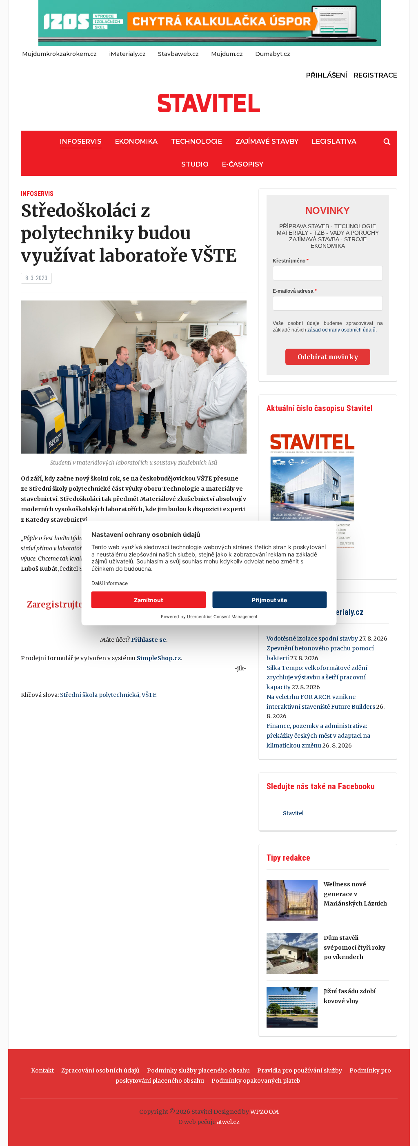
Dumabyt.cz (272, 54)
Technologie (196, 141)
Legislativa (334, 141)
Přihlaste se (148, 639)
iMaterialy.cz (127, 54)
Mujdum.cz (227, 54)
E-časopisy (242, 164)
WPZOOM (264, 1111)
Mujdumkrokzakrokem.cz (59, 54)
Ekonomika (136, 141)
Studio (195, 164)
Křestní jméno (289, 261)
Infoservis (81, 141)
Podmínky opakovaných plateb (255, 1080)
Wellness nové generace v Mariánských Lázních (355, 894)
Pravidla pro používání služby (299, 1070)
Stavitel (293, 813)
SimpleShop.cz (159, 658)
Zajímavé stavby (267, 141)
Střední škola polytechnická (99, 695)
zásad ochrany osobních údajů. (342, 330)
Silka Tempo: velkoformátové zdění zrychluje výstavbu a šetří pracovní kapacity (317, 677)
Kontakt (42, 1070)
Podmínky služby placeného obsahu (198, 1070)
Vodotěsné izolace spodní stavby (312, 638)
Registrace (375, 75)
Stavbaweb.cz (178, 54)
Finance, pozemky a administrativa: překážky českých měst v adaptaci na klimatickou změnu (318, 735)
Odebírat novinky (328, 357)
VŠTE (149, 695)
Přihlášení (326, 75)
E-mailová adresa (293, 291)
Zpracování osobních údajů (100, 1070)
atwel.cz (228, 1122)
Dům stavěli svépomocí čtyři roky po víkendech (354, 947)
